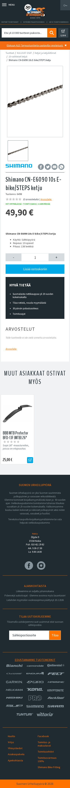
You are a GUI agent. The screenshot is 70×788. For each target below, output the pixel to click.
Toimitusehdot (46, 751)
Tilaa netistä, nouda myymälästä (29, 302)
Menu (12, 4)
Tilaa (55, 635)
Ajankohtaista (15, 760)
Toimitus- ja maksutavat (44, 744)
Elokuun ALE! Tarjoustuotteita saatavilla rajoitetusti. (35, 45)
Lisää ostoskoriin (35, 269)
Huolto (11, 736)
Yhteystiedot (15, 748)
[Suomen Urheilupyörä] (35, 5)
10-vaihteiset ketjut (18, 56)
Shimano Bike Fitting (49, 767)
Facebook (43, 736)
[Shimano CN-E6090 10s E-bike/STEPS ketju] (35, 96)
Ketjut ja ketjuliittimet (45, 53)
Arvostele (46, 199)
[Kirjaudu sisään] (65, 5)
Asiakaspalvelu (16, 754)
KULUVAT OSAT (24, 53)
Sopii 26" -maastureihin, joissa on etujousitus (16, 447)
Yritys (11, 742)
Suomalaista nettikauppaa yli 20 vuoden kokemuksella (33, 295)
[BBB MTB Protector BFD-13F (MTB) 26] (17, 414)
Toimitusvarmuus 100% (47, 759)
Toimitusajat (19, 313)
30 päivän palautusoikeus (25, 308)
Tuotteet (10, 53)
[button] (13, 257)
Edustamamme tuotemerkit (35, 660)
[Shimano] (19, 166)
